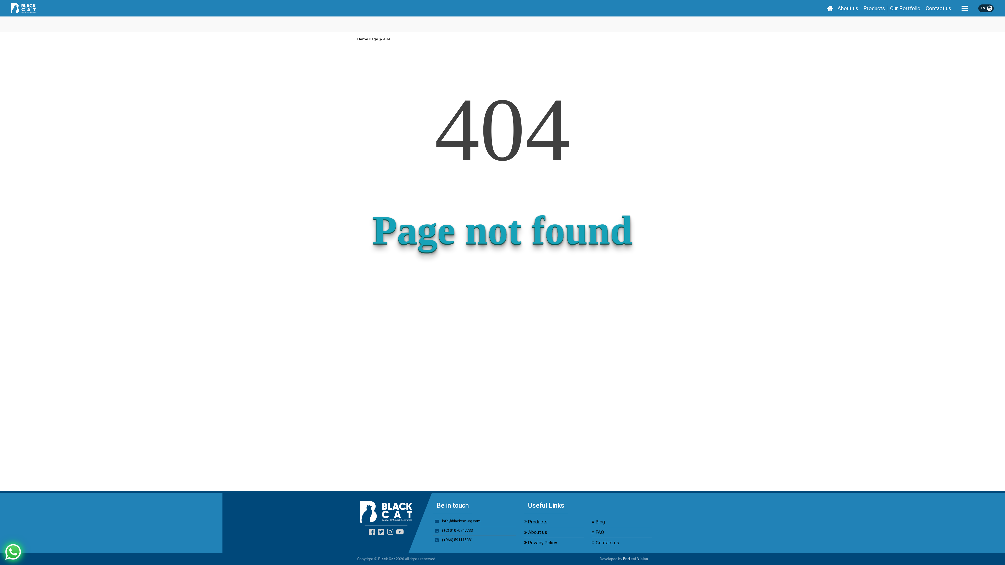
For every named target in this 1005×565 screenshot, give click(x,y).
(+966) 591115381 (457, 540)
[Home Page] (830, 8)
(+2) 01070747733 (457, 530)
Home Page (367, 40)
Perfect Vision (635, 558)
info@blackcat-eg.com (461, 521)
